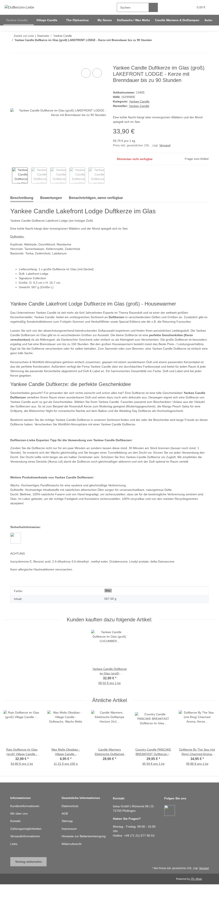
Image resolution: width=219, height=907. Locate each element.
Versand (164, 145)
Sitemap (67, 821)
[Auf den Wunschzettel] (97, 73)
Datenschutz (70, 806)
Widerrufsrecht (71, 844)
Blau (108, 590)
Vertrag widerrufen (28, 861)
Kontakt (15, 821)
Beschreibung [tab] (21, 198)
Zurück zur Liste (24, 35)
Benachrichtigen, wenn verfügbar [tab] (96, 198)
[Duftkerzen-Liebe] (19, 7)
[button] (174, 7)
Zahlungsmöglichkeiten (25, 828)
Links (13, 844)
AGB (65, 813)
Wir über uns (19, 813)
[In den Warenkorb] (13, 62)
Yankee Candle (139, 101)
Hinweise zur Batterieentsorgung (84, 836)
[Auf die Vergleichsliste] (86, 73)
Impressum (69, 828)
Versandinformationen (25, 836)
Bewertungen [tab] (51, 198)
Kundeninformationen (24, 806)
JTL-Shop (196, 878)
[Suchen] (153, 7)
